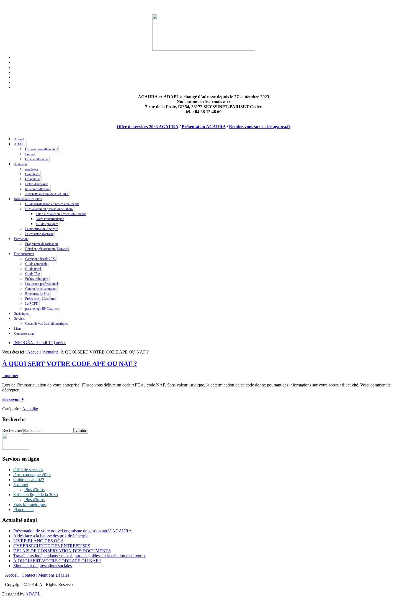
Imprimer (10, 375)
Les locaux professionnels (42, 284)
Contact (28, 575)
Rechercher (12, 430)
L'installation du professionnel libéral (49, 209)
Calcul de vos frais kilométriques (46, 324)
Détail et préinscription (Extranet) (47, 249)
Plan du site (23, 509)
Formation (21, 239)
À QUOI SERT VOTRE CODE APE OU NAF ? (69, 363)
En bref (30, 154)
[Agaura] (15, 448)
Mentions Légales (53, 575)
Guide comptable (36, 264)
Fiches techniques (36, 279)
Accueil (19, 139)
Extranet (20, 484)
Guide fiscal (33, 269)
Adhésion (20, 164)
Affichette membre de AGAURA (47, 194)
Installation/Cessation (28, 199)
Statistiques (21, 314)
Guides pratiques (47, 224)
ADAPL (19, 144)
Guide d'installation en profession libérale (52, 204)
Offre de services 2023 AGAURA (147, 126)
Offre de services (28, 469)
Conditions (32, 174)
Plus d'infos (34, 489)
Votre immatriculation (50, 219)
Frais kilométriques (30, 504)
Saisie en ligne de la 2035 (35, 494)
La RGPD (31, 304)
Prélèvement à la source (40, 299)
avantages (31, 169)
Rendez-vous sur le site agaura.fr (259, 126)
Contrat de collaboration (40, 289)
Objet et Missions (36, 159)
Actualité (50, 352)
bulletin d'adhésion (37, 189)
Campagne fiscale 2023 (40, 259)
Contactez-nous (24, 334)
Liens (17, 329)
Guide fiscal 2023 (28, 479)
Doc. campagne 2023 (32, 474)
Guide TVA (32, 274)
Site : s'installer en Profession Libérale (61, 214)
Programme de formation (41, 244)
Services (19, 319)
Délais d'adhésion (36, 184)
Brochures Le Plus (37, 294)
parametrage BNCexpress (42, 309)
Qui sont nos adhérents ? (41, 149)
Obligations (32, 179)
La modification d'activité (41, 229)
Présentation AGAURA (204, 126)
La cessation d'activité (39, 234)
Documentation (24, 254)
